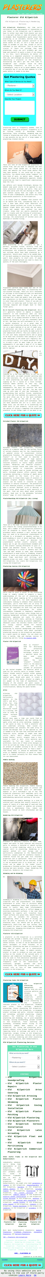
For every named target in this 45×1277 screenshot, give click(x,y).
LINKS (22, 13)
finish (26, 295)
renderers (6, 1208)
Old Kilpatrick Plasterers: (14, 27)
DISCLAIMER (39, 13)
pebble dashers (9, 1189)
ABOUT (27, 13)
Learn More (24, 1275)
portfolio (6, 174)
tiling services (9, 1198)
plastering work (9, 127)
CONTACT (33, 13)
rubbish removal (19, 1194)
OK (35, 1275)
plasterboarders (33, 1185)
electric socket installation (14, 1196)
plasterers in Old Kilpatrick (24, 196)
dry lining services (23, 1193)
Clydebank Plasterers (22, 1232)
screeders (32, 1208)
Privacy (40, 1259)
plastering (7, 180)
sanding (15, 256)
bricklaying (31, 1191)
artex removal (8, 1204)
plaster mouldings (20, 1206)
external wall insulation (26, 1200)
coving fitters (19, 1202)
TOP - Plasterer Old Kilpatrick (15, 1237)
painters (36, 1198)
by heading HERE (30, 638)
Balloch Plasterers (22, 1234)
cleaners (33, 1204)
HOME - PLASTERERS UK (22, 1253)
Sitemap (5, 1259)
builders (21, 1187)
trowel (5, 248)
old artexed (7, 291)
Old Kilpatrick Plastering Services (18, 1042)
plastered (12, 189)
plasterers (30, 1230)
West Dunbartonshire (30, 1039)
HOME (18, 13)
